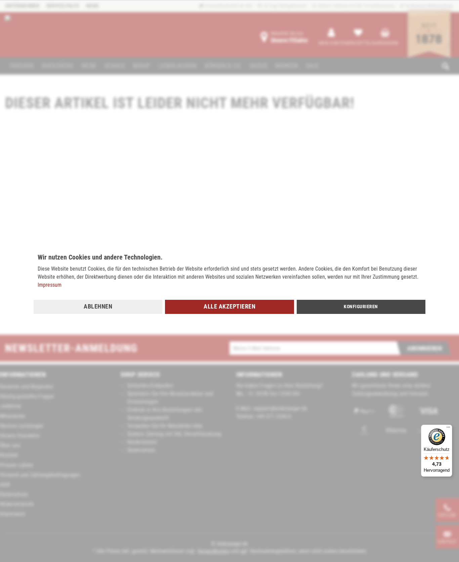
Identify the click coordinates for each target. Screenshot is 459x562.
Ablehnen (98, 306)
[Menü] (448, 429)
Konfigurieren (361, 306)
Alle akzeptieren (229, 306)
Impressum (49, 285)
